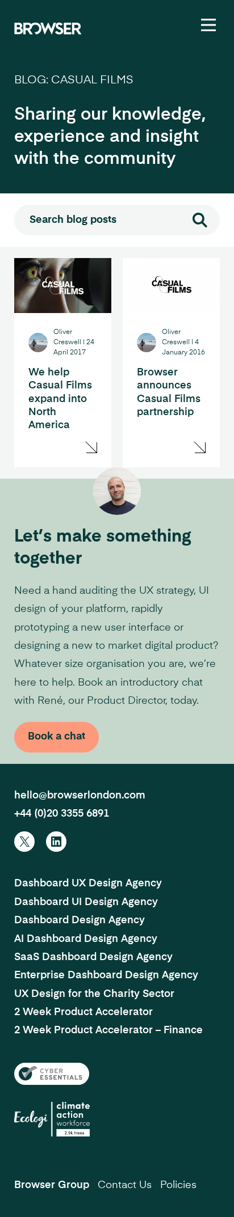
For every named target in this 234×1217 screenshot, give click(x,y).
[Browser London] (48, 28)
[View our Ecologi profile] (52, 1119)
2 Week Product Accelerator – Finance (108, 1030)
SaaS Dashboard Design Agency (93, 957)
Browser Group (51, 1185)
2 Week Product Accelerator (83, 1012)
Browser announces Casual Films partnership (168, 392)
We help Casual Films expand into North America (60, 399)
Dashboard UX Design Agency (88, 883)
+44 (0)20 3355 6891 (61, 814)
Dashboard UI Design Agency (86, 902)
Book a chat (56, 737)
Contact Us (125, 1185)
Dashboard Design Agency (79, 920)
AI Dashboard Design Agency (85, 939)
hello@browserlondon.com (79, 796)
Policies (178, 1185)
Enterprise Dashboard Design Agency (106, 975)
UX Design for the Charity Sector (94, 994)
